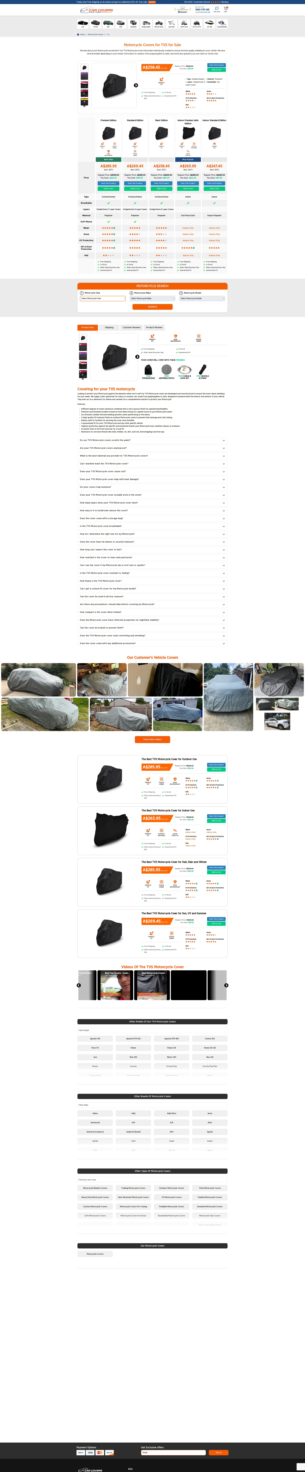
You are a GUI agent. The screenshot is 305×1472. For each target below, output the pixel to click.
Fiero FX (95, 1048)
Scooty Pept (95, 1076)
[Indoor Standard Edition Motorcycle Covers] (214, 133)
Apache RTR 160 (133, 1039)
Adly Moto (171, 1113)
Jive (95, 1057)
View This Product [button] (216, 65)
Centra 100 (210, 1039)
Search (152, 307)
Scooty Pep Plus (210, 1066)
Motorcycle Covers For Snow (133, 1216)
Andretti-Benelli (133, 1132)
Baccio (172, 1150)
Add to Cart (216, 70)
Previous (78, 985)
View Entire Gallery (152, 739)
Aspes (210, 1141)
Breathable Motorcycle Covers (171, 1216)
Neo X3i (209, 1057)
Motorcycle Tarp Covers (209, 1216)
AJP (133, 1123)
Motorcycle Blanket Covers (95, 1188)
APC (172, 1132)
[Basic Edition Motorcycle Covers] (162, 133)
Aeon (210, 1113)
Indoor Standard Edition (214, 120)
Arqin (171, 1141)
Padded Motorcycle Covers (210, 1197)
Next (136, 85)
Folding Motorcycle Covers (133, 1188)
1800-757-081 (202, 9)
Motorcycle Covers (95, 34)
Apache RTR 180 (171, 1039)
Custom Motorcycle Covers (95, 1207)
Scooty (133, 1066)
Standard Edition (135, 120)
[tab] (87, 328)
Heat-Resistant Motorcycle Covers (133, 1197)
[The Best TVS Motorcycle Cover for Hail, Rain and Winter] (109, 881)
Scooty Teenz (171, 1076)
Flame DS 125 (210, 1048)
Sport (209, 1076)
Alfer (210, 1123)
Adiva (95, 1113)
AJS (171, 1123)
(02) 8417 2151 (205, 12)
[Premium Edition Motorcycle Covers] (109, 133)
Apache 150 (95, 1039)
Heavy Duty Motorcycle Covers (95, 1197)
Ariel (133, 1141)
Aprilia (95, 1141)
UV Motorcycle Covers (172, 1197)
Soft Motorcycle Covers (95, 1216)
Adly (133, 1113)
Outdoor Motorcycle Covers (171, 1188)
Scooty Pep (171, 1066)
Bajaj (210, 1150)
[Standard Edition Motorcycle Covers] (135, 133)
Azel (133, 1150)
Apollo (210, 1132)
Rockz (95, 1066)
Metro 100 (171, 1057)
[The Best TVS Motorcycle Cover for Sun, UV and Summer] (109, 933)
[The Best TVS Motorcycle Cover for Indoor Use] (109, 830)
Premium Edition (108, 120)
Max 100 (133, 1057)
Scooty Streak (133, 1076)
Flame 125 (171, 1048)
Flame (133, 1048)
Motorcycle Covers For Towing (133, 1207)
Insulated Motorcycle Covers (210, 1207)
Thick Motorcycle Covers (210, 1188)
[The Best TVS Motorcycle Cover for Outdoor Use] (109, 778)
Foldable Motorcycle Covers (171, 1207)
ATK (95, 1150)
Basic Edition (161, 120)
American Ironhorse (95, 1132)
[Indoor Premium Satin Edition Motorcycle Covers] (188, 133)
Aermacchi (95, 1123)
